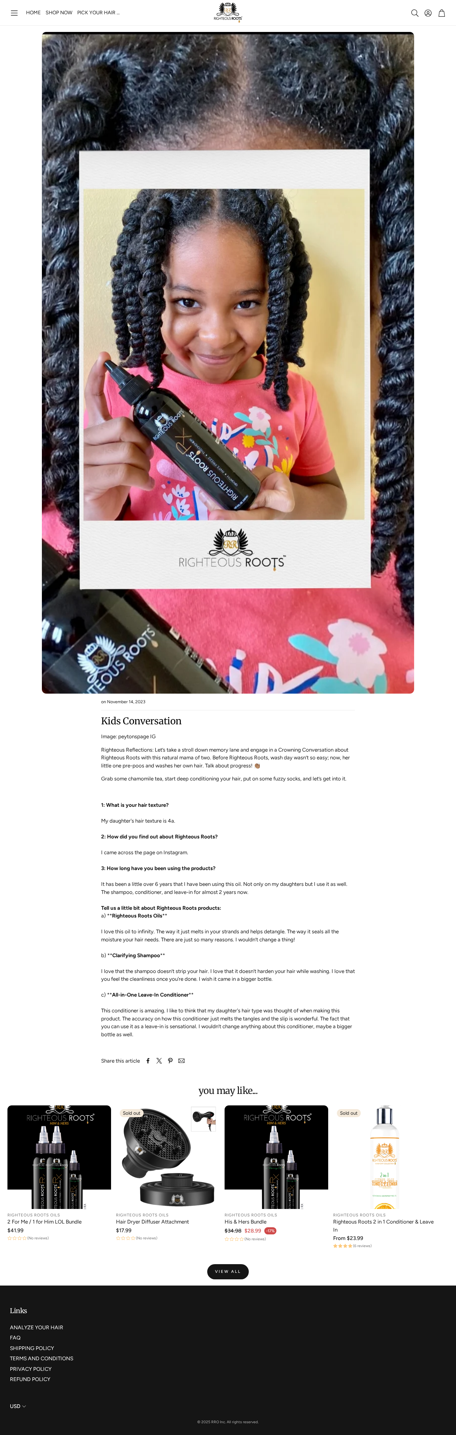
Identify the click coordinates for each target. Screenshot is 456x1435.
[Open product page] (59, 1157)
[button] (14, 13)
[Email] (181, 1061)
